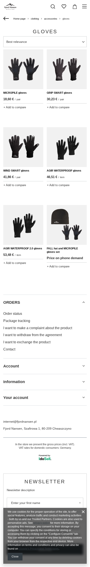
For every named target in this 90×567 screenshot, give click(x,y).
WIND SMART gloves (16, 170)
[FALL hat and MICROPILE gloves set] (67, 225)
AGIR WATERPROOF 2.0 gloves (22, 248)
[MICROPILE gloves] (23, 69)
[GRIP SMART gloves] (67, 69)
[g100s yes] (4, 115)
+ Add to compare (14, 107)
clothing (35, 18)
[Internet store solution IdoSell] (45, 457)
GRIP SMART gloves (59, 92)
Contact (9, 349)
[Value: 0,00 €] (74, 6)
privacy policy (41, 522)
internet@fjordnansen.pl (19, 421)
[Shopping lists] (63, 6)
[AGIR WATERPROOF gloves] (67, 147)
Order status (12, 313)
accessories (50, 18)
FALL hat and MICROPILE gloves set (62, 250)
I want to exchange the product (26, 342)
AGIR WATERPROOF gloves (64, 170)
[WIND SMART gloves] (23, 147)
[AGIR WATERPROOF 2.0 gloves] (23, 225)
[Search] (52, 6)
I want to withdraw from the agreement (32, 335)
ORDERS (11, 302)
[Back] (6, 18)
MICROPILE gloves (15, 92)
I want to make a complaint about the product (37, 328)
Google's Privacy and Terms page (39, 548)
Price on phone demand (65, 258)
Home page (19, 18)
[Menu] (85, 6)
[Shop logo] (10, 6)
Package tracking (16, 321)
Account (11, 366)
